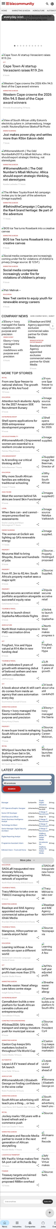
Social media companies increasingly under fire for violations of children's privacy (24, 273)
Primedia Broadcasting (12, 108)
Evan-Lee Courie (9, 1127)
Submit (51, 316)
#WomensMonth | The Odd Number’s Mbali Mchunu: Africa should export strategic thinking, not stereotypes (26, 174)
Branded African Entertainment (36, 341)
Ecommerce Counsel (10, 702)
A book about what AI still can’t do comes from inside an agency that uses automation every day (21, 692)
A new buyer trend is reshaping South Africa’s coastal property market (21, 734)
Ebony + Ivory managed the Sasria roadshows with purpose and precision (13, 348)
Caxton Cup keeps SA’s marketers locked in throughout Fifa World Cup (18, 1047)
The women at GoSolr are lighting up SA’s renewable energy (18, 537)
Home (4, 11)
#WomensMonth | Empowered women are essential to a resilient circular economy (21, 444)
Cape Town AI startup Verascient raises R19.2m (23, 68)
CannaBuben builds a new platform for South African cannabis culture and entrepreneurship (18, 1006)
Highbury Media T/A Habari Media (43, 836)
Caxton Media (8, 1055)
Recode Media (8, 1150)
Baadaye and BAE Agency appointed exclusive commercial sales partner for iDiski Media (40, 355)
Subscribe (47, 1201)
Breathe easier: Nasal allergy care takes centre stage (20, 987)
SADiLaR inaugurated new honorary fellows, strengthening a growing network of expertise (18, 873)
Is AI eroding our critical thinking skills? (17, 461)
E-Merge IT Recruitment (44, 813)
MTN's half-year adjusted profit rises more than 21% (18, 970)
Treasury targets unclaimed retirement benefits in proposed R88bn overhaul (19, 1178)
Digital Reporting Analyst (11, 837)
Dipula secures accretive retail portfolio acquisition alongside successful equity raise (21, 596)
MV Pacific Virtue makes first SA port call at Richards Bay (20, 1160)
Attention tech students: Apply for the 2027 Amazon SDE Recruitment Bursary (21, 404)
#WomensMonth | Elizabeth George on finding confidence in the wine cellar (21, 1083)
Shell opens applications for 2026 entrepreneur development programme (19, 424)
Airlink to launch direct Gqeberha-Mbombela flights (20, 614)
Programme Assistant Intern (12, 843)
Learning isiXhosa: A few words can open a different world (18, 950)
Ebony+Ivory (8, 337)
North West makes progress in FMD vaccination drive (21, 630)
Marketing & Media (21, 11)
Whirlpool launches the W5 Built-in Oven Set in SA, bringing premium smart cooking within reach (19, 755)
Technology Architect (9, 825)
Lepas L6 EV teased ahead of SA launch (20, 1065)
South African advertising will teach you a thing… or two (20, 1101)
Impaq (4, 487)
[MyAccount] (52, 4)
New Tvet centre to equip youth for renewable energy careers (27, 300)
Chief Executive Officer (10, 817)
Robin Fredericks (9, 1091)
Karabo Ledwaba (10, 184)
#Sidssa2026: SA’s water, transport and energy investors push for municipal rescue (21, 1028)
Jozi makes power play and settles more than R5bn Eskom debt (27, 136)
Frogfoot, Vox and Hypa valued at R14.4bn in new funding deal (17, 648)
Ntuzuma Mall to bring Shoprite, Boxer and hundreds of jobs (20, 557)
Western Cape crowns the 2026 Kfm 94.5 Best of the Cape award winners (27, 99)
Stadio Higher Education (43, 803)
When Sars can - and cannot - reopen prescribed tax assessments (20, 515)
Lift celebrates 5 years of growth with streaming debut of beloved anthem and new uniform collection (20, 669)
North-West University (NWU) (14, 883)
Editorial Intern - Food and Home (14, 850)
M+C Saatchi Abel (20, 1107)
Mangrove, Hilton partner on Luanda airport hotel (19, 932)
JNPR (4, 679)
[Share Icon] (37, 391)
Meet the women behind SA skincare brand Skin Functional (21, 497)
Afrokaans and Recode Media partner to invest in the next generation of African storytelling (20, 1140)
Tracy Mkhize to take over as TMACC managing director (20, 893)
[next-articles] (52, 326)
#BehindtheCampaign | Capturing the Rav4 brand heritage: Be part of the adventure (28, 210)
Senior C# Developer (9, 813)
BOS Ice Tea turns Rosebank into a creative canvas (27, 241)
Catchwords (7, 604)
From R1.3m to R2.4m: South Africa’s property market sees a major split (21, 577)
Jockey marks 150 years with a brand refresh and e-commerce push (21, 1119)
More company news (38, 316)
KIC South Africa (8, 764)
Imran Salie (6, 1071)
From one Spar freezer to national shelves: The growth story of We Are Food (20, 385)
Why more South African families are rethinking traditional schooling (17, 480)
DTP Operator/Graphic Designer (13, 808)
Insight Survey (8, 993)
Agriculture (38, 11)
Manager (5, 803)
